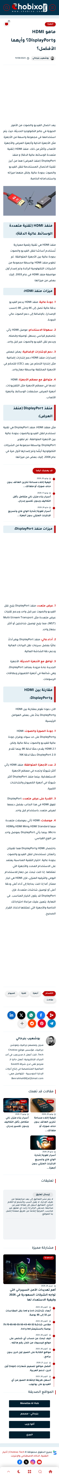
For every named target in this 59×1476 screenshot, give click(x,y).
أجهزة (50, 24)
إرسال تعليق (43, 1194)
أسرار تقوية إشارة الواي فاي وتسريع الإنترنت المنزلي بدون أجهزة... (29, 513)
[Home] (50, 1471)
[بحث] (6, 7)
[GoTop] (8, 1471)
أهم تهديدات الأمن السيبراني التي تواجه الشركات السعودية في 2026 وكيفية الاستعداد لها (32, 1295)
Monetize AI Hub (29, 1403)
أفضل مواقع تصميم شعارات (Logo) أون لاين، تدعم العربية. (27, 1368)
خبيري (29, 1434)
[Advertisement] (29, 97)
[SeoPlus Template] (55, 1452)
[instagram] (32, 1462)
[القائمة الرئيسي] (52, 7)
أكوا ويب (29, 1424)
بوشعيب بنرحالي (40, 58)
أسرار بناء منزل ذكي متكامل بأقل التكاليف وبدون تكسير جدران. (32, 499)
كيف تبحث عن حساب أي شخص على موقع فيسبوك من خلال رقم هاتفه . (30, 1340)
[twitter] (26, 1462)
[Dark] (19, 1471)
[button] (41, 1015)
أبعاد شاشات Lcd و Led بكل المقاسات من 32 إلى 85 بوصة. (28, 1313)
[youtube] (39, 1462)
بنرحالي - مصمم (29, 1414)
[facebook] (19, 1462)
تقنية (23, 993)
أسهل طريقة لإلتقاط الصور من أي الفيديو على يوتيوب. (31, 1382)
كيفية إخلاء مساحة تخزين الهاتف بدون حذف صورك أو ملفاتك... (29, 484)
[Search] (40, 1471)
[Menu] (29, 1471)
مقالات (50, 1000)
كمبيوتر (11, 993)
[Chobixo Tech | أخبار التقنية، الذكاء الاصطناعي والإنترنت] (29, 8)
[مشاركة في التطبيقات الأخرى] (22, 1023)
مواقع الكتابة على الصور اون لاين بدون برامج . (29, 1354)
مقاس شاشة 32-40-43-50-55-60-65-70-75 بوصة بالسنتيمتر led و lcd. (27, 1327)
